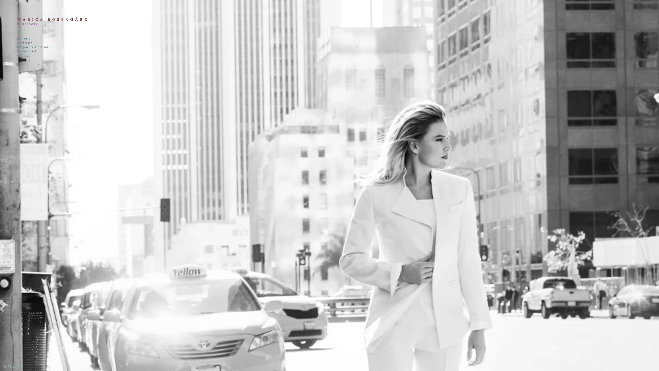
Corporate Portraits (33, 47)
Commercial (26, 51)
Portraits (24, 42)
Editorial (24, 38)
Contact (23, 55)
